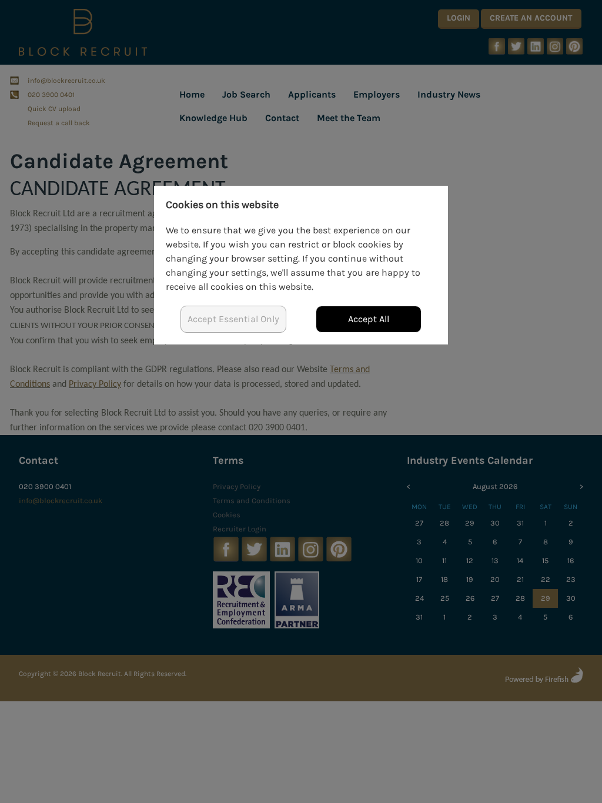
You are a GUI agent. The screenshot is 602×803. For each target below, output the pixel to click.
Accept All (368, 318)
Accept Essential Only (233, 318)
